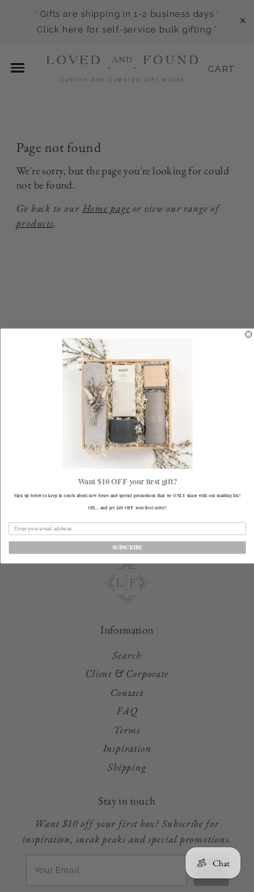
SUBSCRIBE (127, 547)
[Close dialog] (248, 334)
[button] (127, 403)
